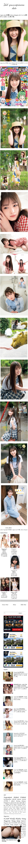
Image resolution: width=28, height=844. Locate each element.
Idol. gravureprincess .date (14, 6)
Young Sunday (22, 833)
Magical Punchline (17, 804)
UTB (20, 824)
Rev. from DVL (7, 805)
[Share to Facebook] (9, 527)
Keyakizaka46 (7, 799)
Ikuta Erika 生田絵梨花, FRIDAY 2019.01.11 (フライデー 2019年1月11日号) (20, 710)
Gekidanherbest (6, 813)
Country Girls (6, 807)
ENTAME (14, 823)
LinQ (25, 809)
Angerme (12, 802)
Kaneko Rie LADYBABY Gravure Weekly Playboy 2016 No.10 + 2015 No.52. (20, 735)
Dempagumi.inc (7, 802)
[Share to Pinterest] (11, 527)
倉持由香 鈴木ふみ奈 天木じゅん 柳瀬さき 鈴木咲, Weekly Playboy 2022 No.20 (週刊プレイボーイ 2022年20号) (21, 687)
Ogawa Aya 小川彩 (16, 529)
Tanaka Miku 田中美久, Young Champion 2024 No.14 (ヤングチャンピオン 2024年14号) (20, 723)
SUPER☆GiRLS (9, 801)
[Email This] (6, 527)
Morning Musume (21, 801)
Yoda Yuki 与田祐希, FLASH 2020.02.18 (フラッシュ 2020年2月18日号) (20, 784)
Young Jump (15, 821)
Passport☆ (6, 812)
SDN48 (19, 813)
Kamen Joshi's (20, 809)
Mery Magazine (21, 837)
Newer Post (5, 605)
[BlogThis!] (7, 527)
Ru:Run (16, 813)
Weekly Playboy (15, 819)
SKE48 (19, 799)
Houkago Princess (9, 804)
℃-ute (24, 805)
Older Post (23, 605)
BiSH (16, 812)
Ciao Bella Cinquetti (22, 812)
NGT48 (24, 799)
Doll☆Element (7, 811)
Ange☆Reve (11, 812)
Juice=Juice (16, 802)
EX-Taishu (6, 824)
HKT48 (14, 799)
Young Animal (22, 826)
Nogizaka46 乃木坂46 (7, 529)
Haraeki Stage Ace (12, 813)
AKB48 (16, 797)
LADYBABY (19, 805)
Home (14, 605)
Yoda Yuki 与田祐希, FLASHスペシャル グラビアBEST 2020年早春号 (20, 771)
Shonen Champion (24, 529)
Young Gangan (14, 824)
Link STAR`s (14, 805)
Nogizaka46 (8, 797)
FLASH (6, 819)
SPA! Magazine (21, 823)
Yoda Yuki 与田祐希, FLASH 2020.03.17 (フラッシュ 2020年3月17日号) (20, 698)
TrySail (12, 811)
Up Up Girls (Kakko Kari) (15, 807)
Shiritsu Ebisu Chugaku (14, 808)
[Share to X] (8, 527)
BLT (10, 823)
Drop (9, 809)
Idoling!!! (24, 804)
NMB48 (23, 797)
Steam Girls (13, 809)
